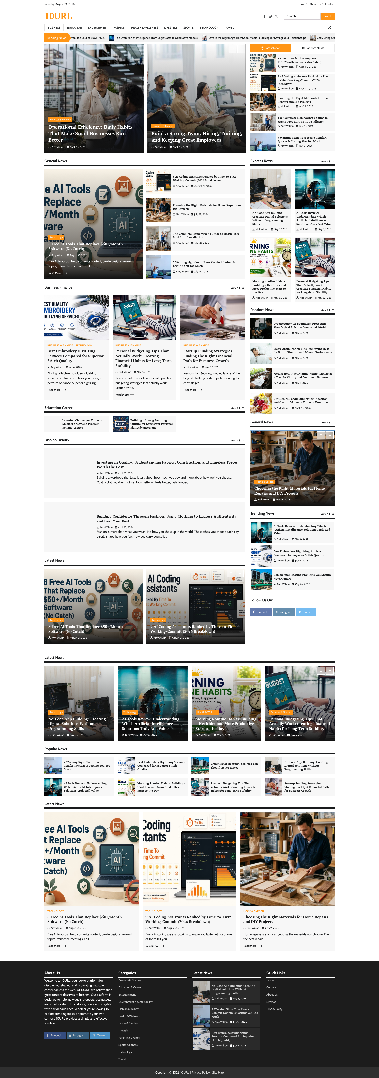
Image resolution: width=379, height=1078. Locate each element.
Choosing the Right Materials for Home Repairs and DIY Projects (304, 100)
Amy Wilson (58, 146)
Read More (54, 273)
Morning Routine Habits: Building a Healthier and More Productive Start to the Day (269, 286)
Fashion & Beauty (128, 1009)
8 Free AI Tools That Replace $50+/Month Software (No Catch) (299, 60)
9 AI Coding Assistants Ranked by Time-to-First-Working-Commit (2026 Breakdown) (304, 80)
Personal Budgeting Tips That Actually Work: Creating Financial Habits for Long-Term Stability (143, 358)
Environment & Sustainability (135, 1001)
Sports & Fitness (128, 1045)
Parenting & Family (129, 1037)
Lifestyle (170, 27)
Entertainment (127, 994)
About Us (315, 4)
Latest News (272, 48)
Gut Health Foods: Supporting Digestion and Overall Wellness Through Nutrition (301, 400)
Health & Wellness (144, 27)
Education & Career (129, 987)
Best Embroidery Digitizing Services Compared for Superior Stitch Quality (75, 355)
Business (54, 27)
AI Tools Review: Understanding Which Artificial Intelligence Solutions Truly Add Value (313, 218)
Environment (98, 27)
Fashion (119, 27)
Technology (209, 27)
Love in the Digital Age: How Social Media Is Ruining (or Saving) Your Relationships (113, 38)
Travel (229, 27)
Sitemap (271, 1001)
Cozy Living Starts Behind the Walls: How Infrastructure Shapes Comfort (216, 38)
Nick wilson (287, 106)
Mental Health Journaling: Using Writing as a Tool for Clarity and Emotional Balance (303, 375)
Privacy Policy (274, 1009)
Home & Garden (265, 481)
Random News (315, 48)
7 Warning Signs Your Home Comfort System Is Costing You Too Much (302, 139)
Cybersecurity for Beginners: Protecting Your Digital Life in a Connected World (300, 325)
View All (235, 287)
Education (74, 27)
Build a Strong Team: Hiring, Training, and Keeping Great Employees (196, 136)
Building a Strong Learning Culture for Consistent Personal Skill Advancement (151, 423)
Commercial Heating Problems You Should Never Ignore (302, 529)
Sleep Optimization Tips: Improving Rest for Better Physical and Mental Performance (303, 350)
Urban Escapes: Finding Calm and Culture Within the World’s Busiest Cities (314, 38)
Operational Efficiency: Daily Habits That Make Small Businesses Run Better (90, 133)
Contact (330, 4)
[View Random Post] (330, 28)
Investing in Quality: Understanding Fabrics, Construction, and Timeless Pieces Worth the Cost (167, 465)
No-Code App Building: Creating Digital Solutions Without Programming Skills (270, 218)
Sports (188, 27)
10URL (58, 16)
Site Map (218, 1072)
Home (301, 4)
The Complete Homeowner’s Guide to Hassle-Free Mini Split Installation (303, 119)
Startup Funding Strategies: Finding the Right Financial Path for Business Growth (208, 355)
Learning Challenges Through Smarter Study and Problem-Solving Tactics (82, 423)
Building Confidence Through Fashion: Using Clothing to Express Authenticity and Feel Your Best (166, 518)
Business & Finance (60, 119)
